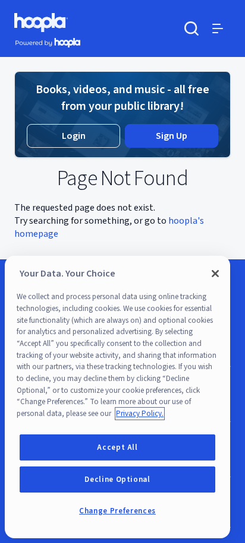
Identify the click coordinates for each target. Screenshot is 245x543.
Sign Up (171, 135)
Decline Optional (117, 479)
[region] (117, 397)
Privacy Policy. (140, 413)
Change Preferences (117, 511)
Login (74, 135)
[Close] (215, 274)
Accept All (117, 447)
